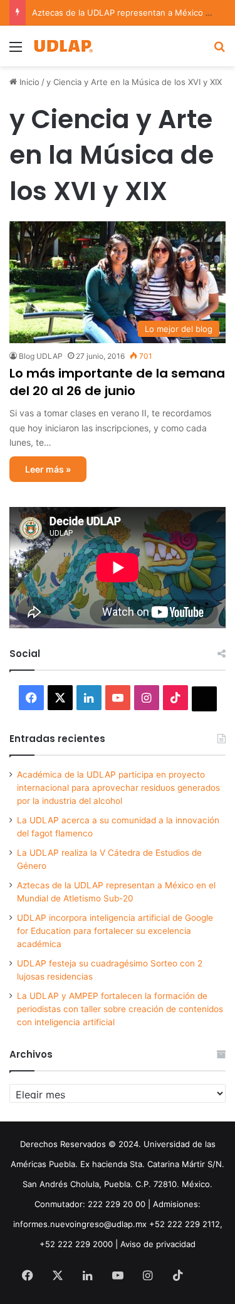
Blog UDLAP (41, 356)
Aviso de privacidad (158, 1244)
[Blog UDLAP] (62, 46)
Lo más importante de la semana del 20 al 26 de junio (117, 381)
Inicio (28, 82)
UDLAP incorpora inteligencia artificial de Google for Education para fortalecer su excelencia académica (115, 931)
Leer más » (48, 469)
